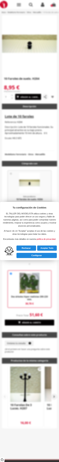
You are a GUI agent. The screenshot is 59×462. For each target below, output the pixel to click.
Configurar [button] (36, 255)
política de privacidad (46, 239)
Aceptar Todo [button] (46, 248)
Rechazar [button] (26, 248)
